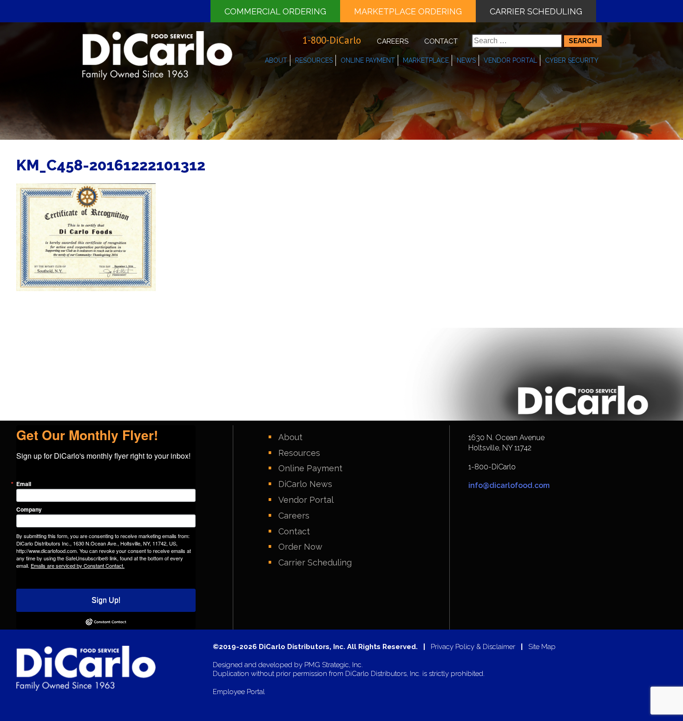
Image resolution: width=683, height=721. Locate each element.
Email (23, 484)
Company (29, 509)
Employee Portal (239, 692)
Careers (392, 41)
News (466, 60)
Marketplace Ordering (408, 11)
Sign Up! (106, 600)
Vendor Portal (510, 60)
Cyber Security (571, 60)
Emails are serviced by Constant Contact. (78, 565)
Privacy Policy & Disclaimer (473, 647)
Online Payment (368, 60)
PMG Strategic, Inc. (333, 665)
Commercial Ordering (275, 11)
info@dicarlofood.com (509, 485)
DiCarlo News (305, 484)
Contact (441, 41)
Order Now (300, 547)
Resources (314, 60)
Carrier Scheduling (536, 11)
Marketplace (426, 60)
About (276, 60)
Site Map (542, 647)
